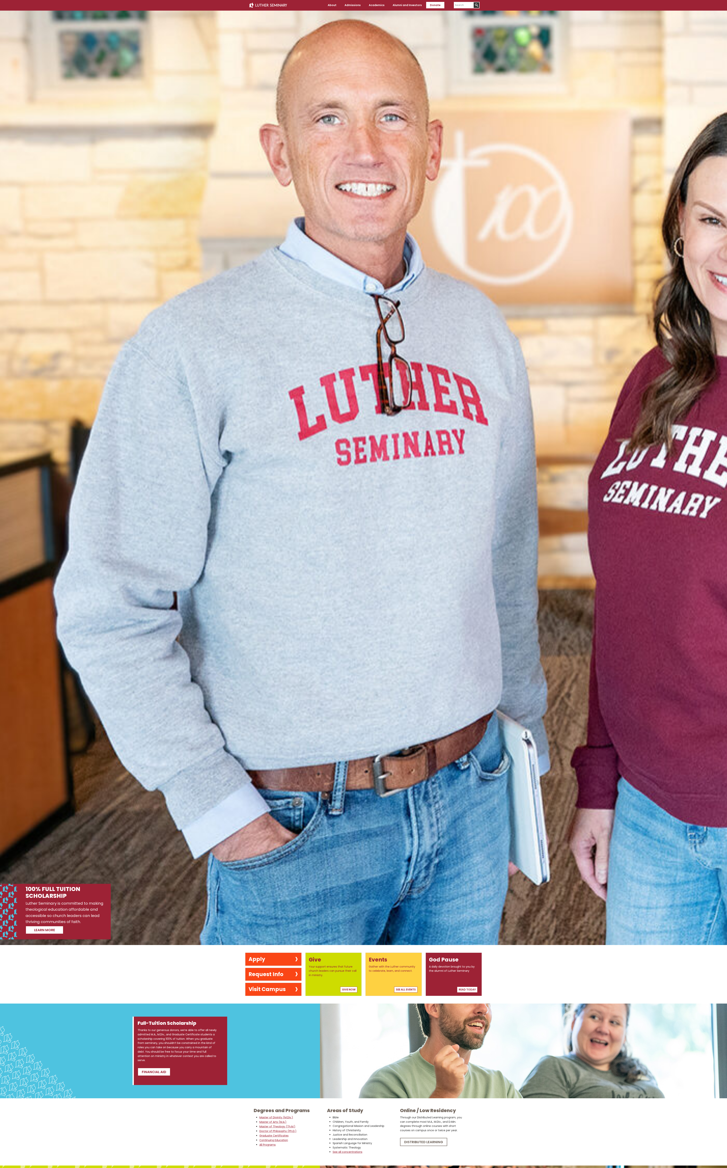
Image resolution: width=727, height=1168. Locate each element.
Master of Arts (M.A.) (272, 1122)
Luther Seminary (268, 5)
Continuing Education (273, 1140)
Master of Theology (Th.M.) (277, 1126)
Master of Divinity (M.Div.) (276, 1117)
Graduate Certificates (274, 1135)
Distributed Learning (423, 1142)
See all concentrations (347, 1152)
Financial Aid (154, 1071)
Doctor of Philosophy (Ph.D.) (277, 1131)
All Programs (267, 1145)
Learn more (44, 930)
